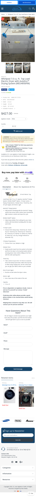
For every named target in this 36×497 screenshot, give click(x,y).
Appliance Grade (5, 119)
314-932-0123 (12, 449)
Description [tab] (7, 187)
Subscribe (18, 440)
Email (6, 333)
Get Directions (27, 2)
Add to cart (19, 131)
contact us (31, 159)
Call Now (9, 2)
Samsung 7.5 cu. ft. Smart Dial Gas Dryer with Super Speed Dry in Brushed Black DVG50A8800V (26, 385)
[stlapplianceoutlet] (17, 8)
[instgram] (12, 462)
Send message (18, 369)
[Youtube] (16, 462)
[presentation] (32, 378)
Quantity (3, 124)
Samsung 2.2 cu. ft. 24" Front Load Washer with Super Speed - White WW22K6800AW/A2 (9, 385)
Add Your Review (5, 86)
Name (6, 325)
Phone (5, 341)
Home (3, 14)
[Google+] (21, 462)
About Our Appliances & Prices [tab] (25, 187)
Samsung (4, 383)
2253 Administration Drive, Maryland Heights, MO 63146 (9, 456)
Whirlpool (3, 76)
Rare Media (24, 488)
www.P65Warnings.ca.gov (17, 141)
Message (6, 349)
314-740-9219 (25, 449)
